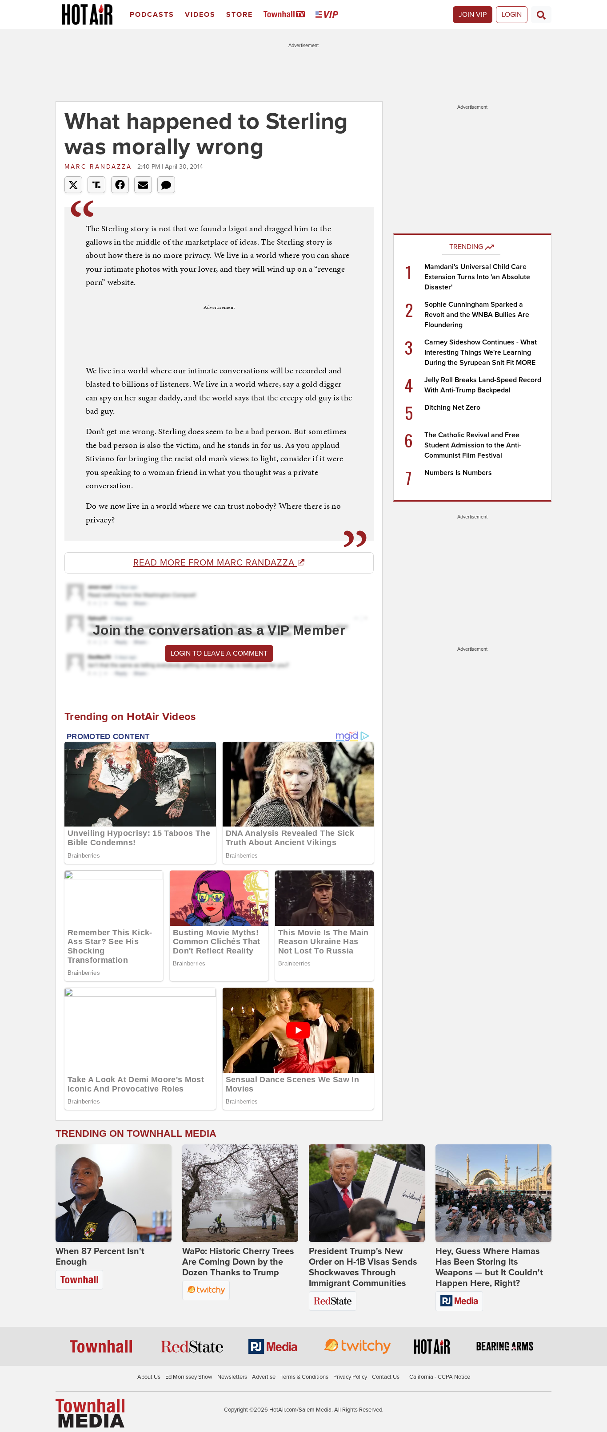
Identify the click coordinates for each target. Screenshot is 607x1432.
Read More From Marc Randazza (215, 563)
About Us (148, 1377)
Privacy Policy (350, 1377)
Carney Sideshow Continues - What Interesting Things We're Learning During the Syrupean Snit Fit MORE (480, 352)
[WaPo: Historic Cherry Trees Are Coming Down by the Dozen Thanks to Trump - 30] (240, 1193)
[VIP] (328, 15)
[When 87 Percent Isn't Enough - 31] (114, 1193)
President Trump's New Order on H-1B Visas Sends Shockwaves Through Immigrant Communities (363, 1267)
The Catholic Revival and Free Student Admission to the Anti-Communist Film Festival (472, 445)
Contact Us (385, 1377)
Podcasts (152, 14)
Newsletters (232, 1377)
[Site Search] (541, 14)
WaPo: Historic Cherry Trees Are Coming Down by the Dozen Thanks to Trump (238, 1262)
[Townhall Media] (90, 1412)
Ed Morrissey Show (188, 1377)
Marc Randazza (99, 166)
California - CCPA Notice (439, 1377)
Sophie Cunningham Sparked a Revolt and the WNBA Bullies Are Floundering (476, 314)
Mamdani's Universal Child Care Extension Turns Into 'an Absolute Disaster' (477, 277)
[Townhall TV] (286, 15)
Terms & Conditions (304, 1377)
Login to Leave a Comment (219, 653)
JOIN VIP (473, 14)
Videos (200, 14)
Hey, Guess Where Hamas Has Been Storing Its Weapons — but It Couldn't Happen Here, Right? (489, 1267)
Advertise (264, 1377)
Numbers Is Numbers (458, 472)
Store (239, 14)
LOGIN (512, 14)
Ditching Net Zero (452, 407)
